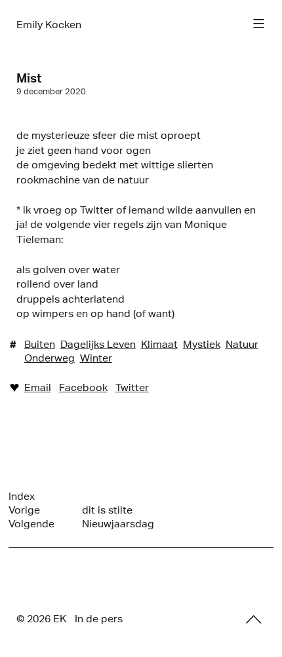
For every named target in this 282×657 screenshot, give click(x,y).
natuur (242, 344)
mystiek (201, 344)
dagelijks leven (98, 344)
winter (96, 358)
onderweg (49, 358)
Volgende (31, 523)
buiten (39, 344)
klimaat (159, 344)
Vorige (24, 510)
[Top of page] (254, 619)
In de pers (99, 618)
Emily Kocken (48, 24)
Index (22, 496)
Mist (28, 78)
